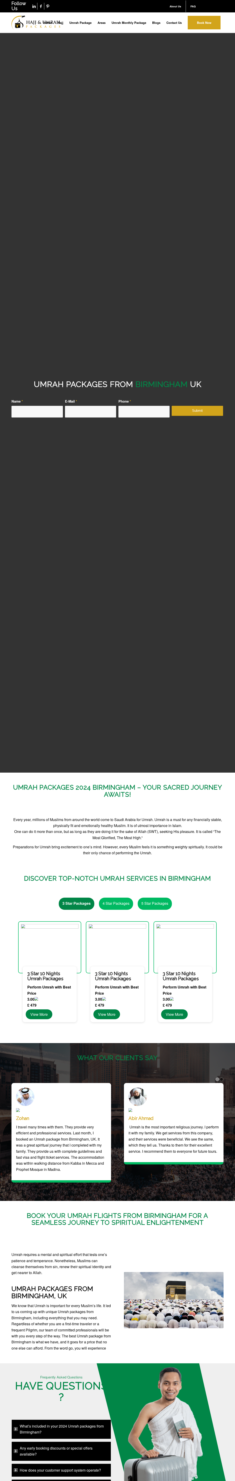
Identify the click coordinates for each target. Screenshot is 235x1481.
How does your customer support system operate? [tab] (60, 1470)
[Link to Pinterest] (47, 6)
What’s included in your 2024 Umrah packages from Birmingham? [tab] (62, 1429)
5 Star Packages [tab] (154, 903)
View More (39, 1014)
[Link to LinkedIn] (34, 6)
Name (17, 401)
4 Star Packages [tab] (116, 903)
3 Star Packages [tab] (76, 903)
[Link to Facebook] (40, 6)
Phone (124, 401)
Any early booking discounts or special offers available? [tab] (56, 1451)
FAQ (193, 6)
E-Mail (71, 401)
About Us (175, 6)
